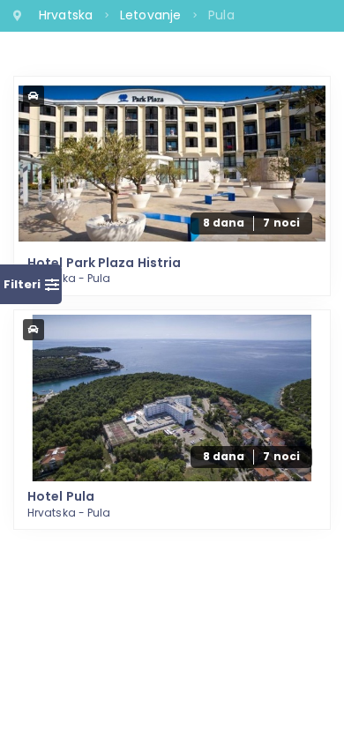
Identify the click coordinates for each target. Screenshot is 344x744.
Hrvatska (67, 15)
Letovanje (152, 15)
